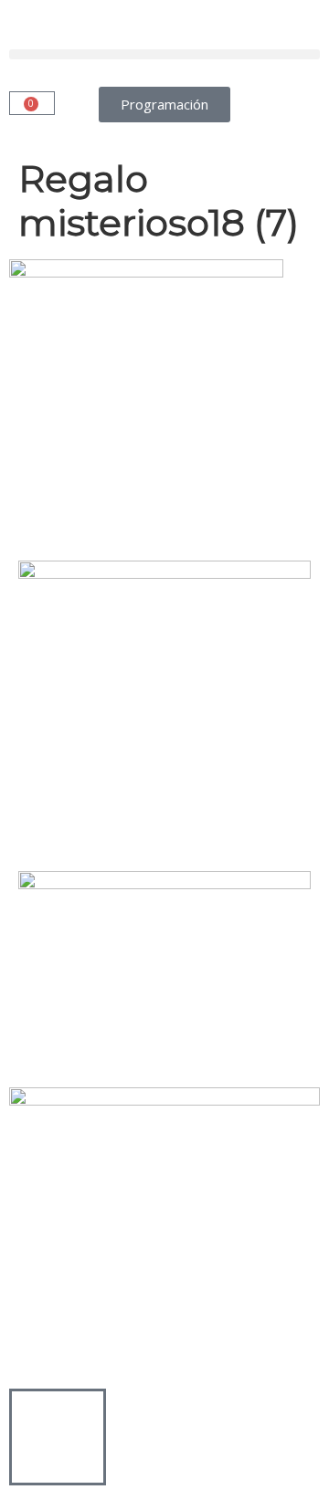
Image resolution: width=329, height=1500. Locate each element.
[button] (164, 54)
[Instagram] (131, 505)
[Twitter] (81, 505)
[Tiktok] (180, 505)
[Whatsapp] (229, 505)
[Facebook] (32, 505)
